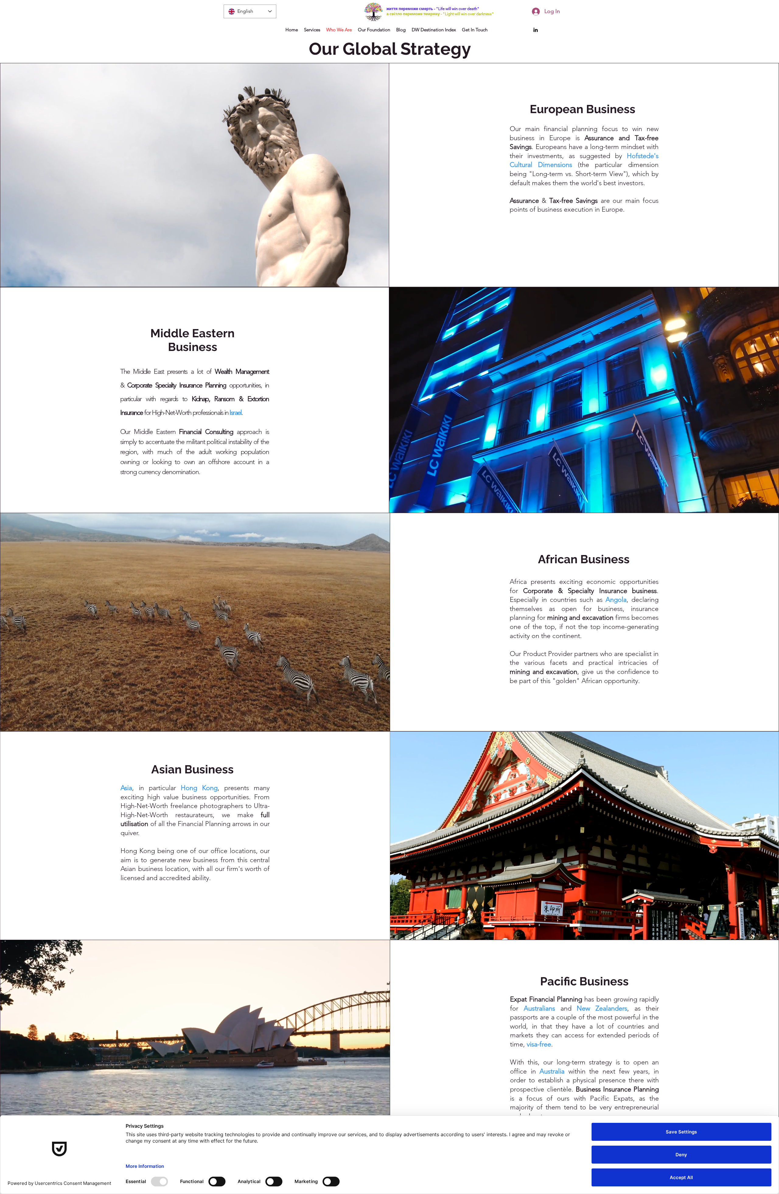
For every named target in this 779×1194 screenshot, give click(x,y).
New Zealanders (602, 1008)
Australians (539, 1008)
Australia (552, 1071)
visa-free (539, 1044)
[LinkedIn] (536, 30)
